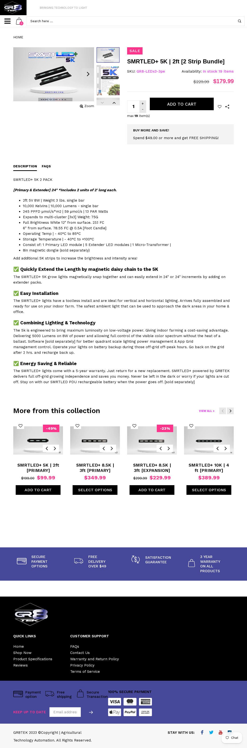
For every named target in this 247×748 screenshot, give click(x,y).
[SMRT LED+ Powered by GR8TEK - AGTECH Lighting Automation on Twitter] (211, 732)
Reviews (20, 665)
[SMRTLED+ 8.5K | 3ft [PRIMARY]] (95, 440)
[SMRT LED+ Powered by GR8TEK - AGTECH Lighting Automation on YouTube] (221, 732)
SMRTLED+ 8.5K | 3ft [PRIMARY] (95, 467)
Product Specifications (32, 659)
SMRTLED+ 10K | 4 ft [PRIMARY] (209, 467)
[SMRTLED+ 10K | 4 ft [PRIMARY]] (209, 440)
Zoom (89, 106)
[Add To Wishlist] (219, 107)
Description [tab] (25, 166)
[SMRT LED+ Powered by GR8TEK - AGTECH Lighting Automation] (13, 7)
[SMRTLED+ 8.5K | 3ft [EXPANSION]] (152, 440)
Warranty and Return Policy (94, 659)
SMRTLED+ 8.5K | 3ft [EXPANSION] (152, 467)
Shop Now (22, 653)
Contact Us (80, 653)
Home (18, 37)
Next (114, 102)
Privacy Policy (82, 665)
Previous (102, 102)
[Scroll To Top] (234, 705)
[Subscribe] (91, 712)
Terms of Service (85, 671)
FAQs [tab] (46, 166)
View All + (206, 411)
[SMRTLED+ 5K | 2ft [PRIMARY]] (38, 440)
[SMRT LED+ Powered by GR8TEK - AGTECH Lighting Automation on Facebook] (202, 732)
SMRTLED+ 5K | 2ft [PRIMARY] (38, 467)
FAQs (74, 646)
